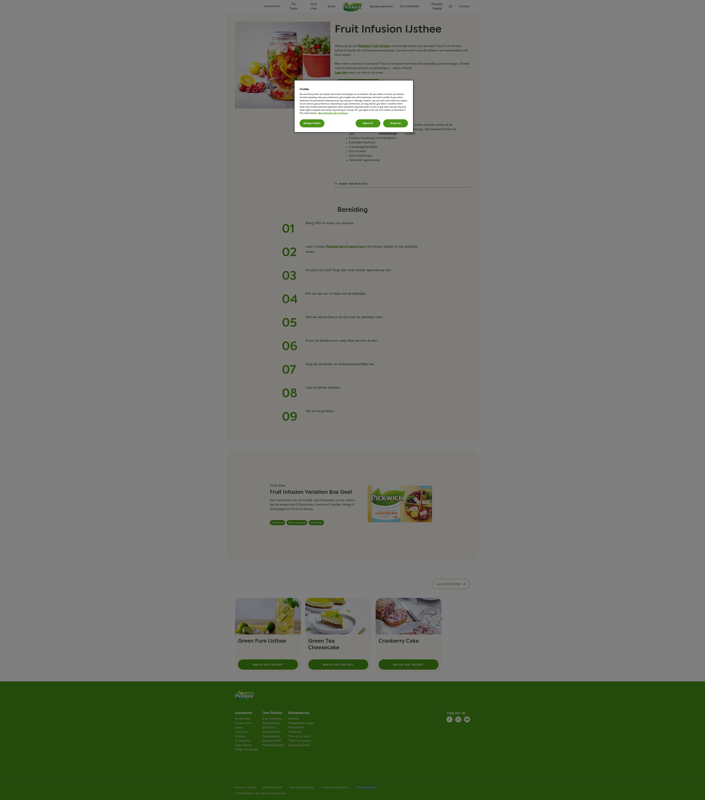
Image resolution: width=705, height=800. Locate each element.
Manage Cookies (312, 123)
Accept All (395, 123)
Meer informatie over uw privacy (333, 113)
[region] (353, 106)
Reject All (368, 123)
